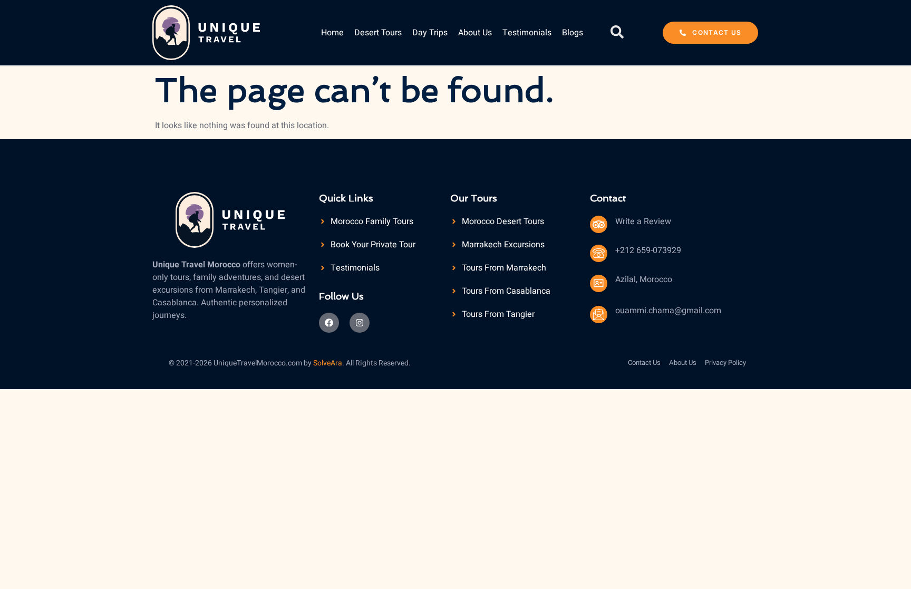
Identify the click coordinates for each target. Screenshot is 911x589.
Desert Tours (378, 32)
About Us (475, 32)
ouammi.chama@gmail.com (668, 310)
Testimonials (526, 32)
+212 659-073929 (648, 250)
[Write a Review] (598, 224)
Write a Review (643, 221)
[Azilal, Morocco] (598, 283)
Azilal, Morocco (643, 279)
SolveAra (327, 363)
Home (332, 32)
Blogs (572, 32)
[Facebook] (329, 323)
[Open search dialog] (617, 32)
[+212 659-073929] (598, 253)
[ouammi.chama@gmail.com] (598, 314)
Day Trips (430, 32)
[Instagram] (360, 323)
